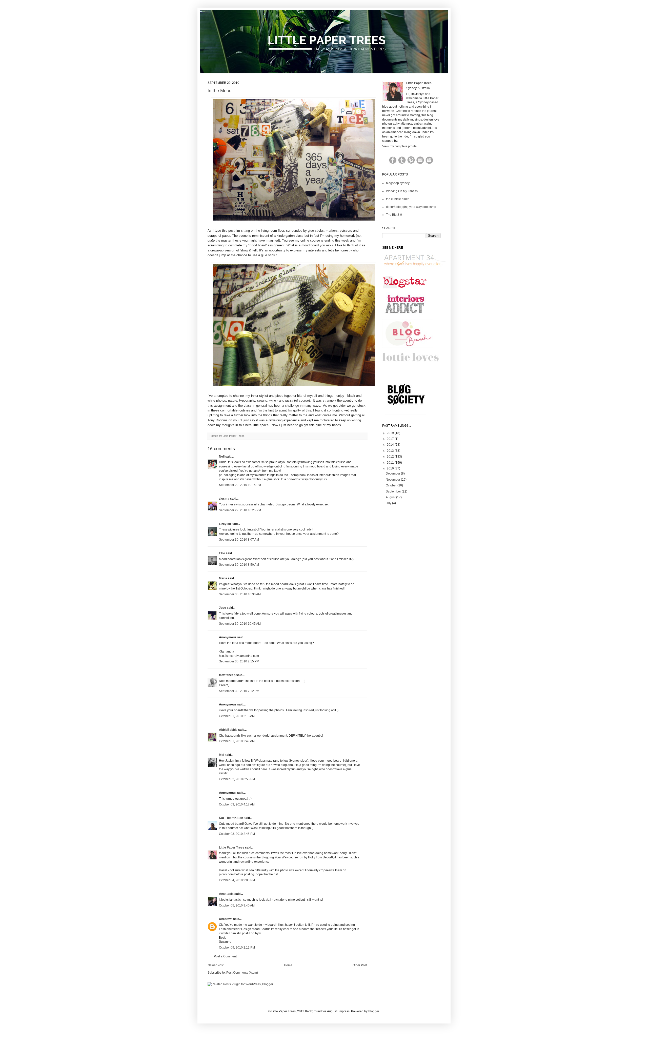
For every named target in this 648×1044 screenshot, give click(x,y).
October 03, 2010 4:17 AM (237, 804)
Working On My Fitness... (403, 191)
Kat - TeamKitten (231, 818)
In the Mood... (221, 90)
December (393, 473)
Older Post (360, 965)
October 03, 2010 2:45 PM (237, 834)
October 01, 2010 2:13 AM (237, 716)
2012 (391, 456)
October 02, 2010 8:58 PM (237, 779)
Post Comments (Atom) (242, 972)
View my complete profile (399, 146)
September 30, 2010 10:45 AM (240, 623)
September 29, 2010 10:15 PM (240, 485)
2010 (391, 468)
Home (288, 965)
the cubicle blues (397, 199)
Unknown (225, 919)
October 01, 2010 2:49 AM (237, 741)
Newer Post (216, 965)
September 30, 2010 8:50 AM (239, 564)
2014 (391, 444)
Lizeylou (225, 524)
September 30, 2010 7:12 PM (239, 691)
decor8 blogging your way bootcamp (411, 207)
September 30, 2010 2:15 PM (239, 661)
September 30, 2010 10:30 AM (240, 594)
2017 (391, 439)
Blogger (373, 1011)
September (394, 491)
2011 (391, 462)
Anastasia (226, 894)
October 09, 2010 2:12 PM (237, 947)
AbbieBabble (228, 730)
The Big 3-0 (394, 214)
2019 (391, 433)
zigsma (224, 498)
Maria (223, 578)
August (391, 497)
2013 (391, 450)
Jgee (222, 607)
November (393, 479)
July (389, 503)
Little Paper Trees (231, 847)
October (391, 485)
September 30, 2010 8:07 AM (239, 539)
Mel (221, 755)
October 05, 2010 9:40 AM (237, 905)
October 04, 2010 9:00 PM (237, 880)
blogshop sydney (398, 183)
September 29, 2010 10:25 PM (240, 510)
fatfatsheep (227, 675)
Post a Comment (225, 956)
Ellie (222, 553)
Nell (222, 456)
